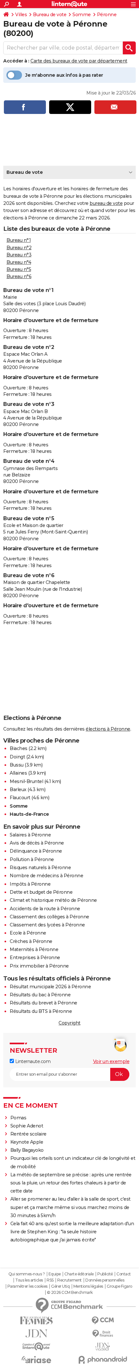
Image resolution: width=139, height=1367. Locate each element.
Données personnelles (104, 1280)
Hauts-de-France (29, 814)
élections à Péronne (108, 729)
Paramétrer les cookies (27, 1286)
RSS (50, 1280)
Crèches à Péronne (31, 941)
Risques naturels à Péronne (40, 867)
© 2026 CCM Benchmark (70, 1292)
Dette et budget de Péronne (41, 892)
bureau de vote (106, 203)
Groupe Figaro (119, 1286)
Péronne (107, 14)
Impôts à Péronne (30, 884)
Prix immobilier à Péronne (39, 966)
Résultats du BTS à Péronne (41, 1011)
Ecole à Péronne (28, 933)
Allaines (18, 773)
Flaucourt (20, 798)
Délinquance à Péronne (36, 851)
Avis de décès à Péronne (37, 843)
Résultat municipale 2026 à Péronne (50, 987)
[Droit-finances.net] (103, 1334)
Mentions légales (88, 1286)
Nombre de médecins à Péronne (46, 876)
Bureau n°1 (18, 240)
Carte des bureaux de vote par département (78, 61)
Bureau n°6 (18, 276)
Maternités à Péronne (34, 949)
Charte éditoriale (79, 1274)
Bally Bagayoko (27, 1150)
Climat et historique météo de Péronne (53, 900)
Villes (21, 14)
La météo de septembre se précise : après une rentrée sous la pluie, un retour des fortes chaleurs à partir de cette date (71, 1183)
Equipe (54, 1274)
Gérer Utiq (60, 1286)
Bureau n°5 (18, 269)
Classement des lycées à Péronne (47, 925)
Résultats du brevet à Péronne (43, 1003)
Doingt (17, 757)
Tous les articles (29, 1280)
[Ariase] (36, 1359)
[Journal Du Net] (36, 1333)
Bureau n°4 (18, 262)
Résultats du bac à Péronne (40, 995)
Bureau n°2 (18, 248)
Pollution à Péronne (32, 859)
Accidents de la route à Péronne (45, 909)
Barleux (18, 789)
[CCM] (103, 1321)
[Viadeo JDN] (103, 1347)
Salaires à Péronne (30, 835)
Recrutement (69, 1280)
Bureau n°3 (18, 255)
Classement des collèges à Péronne (49, 917)
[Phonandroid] (103, 1360)
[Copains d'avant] (36, 1346)
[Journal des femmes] (36, 1321)
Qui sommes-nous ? (26, 1274)
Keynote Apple (26, 1142)
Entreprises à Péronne (35, 957)
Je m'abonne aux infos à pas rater (64, 75)
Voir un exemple (111, 1061)
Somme (81, 14)
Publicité (105, 1274)
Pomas (18, 1118)
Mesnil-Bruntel (26, 781)
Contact (123, 1274)
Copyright (69, 1023)
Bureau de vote (49, 14)
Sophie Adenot (26, 1126)
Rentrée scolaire (28, 1134)
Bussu (17, 765)
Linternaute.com (32, 1061)
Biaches (18, 748)
